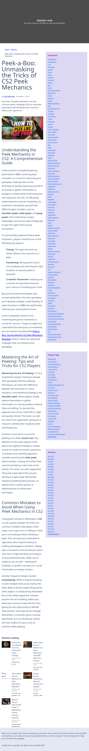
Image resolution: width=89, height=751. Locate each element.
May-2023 (51, 516)
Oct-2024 (51, 464)
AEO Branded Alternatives (56, 314)
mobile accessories (54, 176)
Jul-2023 (50, 474)
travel (49, 197)
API (49, 332)
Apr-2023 (51, 498)
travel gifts (51, 210)
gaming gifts (51, 150)
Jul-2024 (50, 506)
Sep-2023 (51, 482)
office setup (51, 233)
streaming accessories (55, 184)
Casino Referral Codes (54, 337)
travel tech (51, 301)
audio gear (51, 220)
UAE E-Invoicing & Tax (54, 334)
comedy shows (52, 362)
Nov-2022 (51, 518)
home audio (51, 135)
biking (50, 148)
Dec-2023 (51, 508)
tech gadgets (52, 116)
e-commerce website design (56, 434)
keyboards (51, 285)
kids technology (52, 160)
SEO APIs (51, 111)
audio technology (53, 137)
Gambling (51, 114)
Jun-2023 (50, 461)
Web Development (53, 103)
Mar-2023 (51, 459)
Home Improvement (54, 90)
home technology (53, 295)
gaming (50, 124)
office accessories (53, 236)
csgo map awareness (54, 426)
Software (50, 77)
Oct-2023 (51, 480)
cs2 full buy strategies (54, 408)
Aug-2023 (51, 513)
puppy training (52, 411)
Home (7, 49)
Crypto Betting (52, 327)
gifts (49, 145)
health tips (51, 155)
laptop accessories (53, 166)
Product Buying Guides (55, 316)
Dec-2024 (51, 521)
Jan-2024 (50, 487)
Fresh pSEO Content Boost (56, 319)
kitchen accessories (54, 228)
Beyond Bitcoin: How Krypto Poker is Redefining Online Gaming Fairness (16, 708)
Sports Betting (52, 311)
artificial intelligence (54, 403)
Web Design (51, 93)
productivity (51, 189)
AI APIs (50, 119)
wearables (51, 199)
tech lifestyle (52, 306)
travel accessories (53, 129)
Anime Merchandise (54, 288)
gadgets (50, 127)
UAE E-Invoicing (53, 329)
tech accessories (53, 181)
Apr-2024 (51, 490)
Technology (51, 67)
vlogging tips (52, 215)
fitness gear (51, 259)
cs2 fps (50, 382)
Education (51, 98)
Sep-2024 (51, 511)
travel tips (51, 277)
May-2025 (51, 531)
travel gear (51, 207)
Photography (52, 59)
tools (49, 269)
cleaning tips (52, 243)
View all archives (53, 534)
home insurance (53, 390)
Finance (50, 83)
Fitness (50, 96)
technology (51, 122)
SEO (49, 106)
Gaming (14, 49)
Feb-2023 (51, 485)
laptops (50, 225)
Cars (49, 65)
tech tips (50, 256)
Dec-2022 (51, 503)
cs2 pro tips (51, 387)
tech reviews (52, 205)
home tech (51, 308)
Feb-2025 (51, 524)
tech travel (51, 267)
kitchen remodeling (54, 429)
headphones (51, 293)
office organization (53, 179)
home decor (51, 254)
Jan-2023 (50, 472)
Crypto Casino (52, 321)
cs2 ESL (50, 424)
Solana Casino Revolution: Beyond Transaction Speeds (38, 680)
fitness (50, 158)
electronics (51, 282)
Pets (49, 85)
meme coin (51, 393)
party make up (52, 380)
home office (51, 153)
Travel (50, 72)
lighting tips (51, 168)
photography (52, 246)
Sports (50, 88)
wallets (50, 303)
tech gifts (51, 194)
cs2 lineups (51, 372)
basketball (51, 421)
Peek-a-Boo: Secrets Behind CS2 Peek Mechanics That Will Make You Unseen (38, 651)
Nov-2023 (51, 456)
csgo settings (52, 377)
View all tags (52, 437)
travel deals (51, 375)
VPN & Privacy (52, 339)
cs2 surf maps (52, 419)
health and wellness (54, 163)
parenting (51, 264)
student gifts (51, 186)
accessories (51, 238)
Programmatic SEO (53, 109)
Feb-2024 (51, 495)
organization (52, 298)
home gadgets (52, 132)
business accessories (54, 272)
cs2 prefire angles (53, 413)
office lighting (52, 280)
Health (50, 101)
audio (49, 223)
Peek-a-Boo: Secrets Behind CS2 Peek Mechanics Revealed (22, 335)
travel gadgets (52, 202)
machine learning (53, 367)
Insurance (51, 80)
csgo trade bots (52, 398)
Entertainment (52, 62)
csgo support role (53, 432)
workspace (51, 212)
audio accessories (53, 262)
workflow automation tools (56, 385)
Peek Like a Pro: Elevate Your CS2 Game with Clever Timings (16, 649)
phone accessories (53, 171)
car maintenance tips (54, 364)
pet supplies (51, 241)
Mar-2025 (51, 529)
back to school (52, 140)
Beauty (50, 75)
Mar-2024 (51, 493)
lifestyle (50, 249)
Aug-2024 (51, 469)
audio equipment (53, 218)
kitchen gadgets (53, 231)
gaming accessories (54, 251)
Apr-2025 (51, 526)
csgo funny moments (54, 406)
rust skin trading (53, 400)
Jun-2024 (50, 500)
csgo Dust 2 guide (53, 395)
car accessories (52, 142)
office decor (51, 173)
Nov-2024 (51, 467)
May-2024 (51, 477)
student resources (53, 192)
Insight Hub (44, 20)
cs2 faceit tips (52, 416)
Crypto (50, 290)
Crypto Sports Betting (54, 324)
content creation (53, 275)
